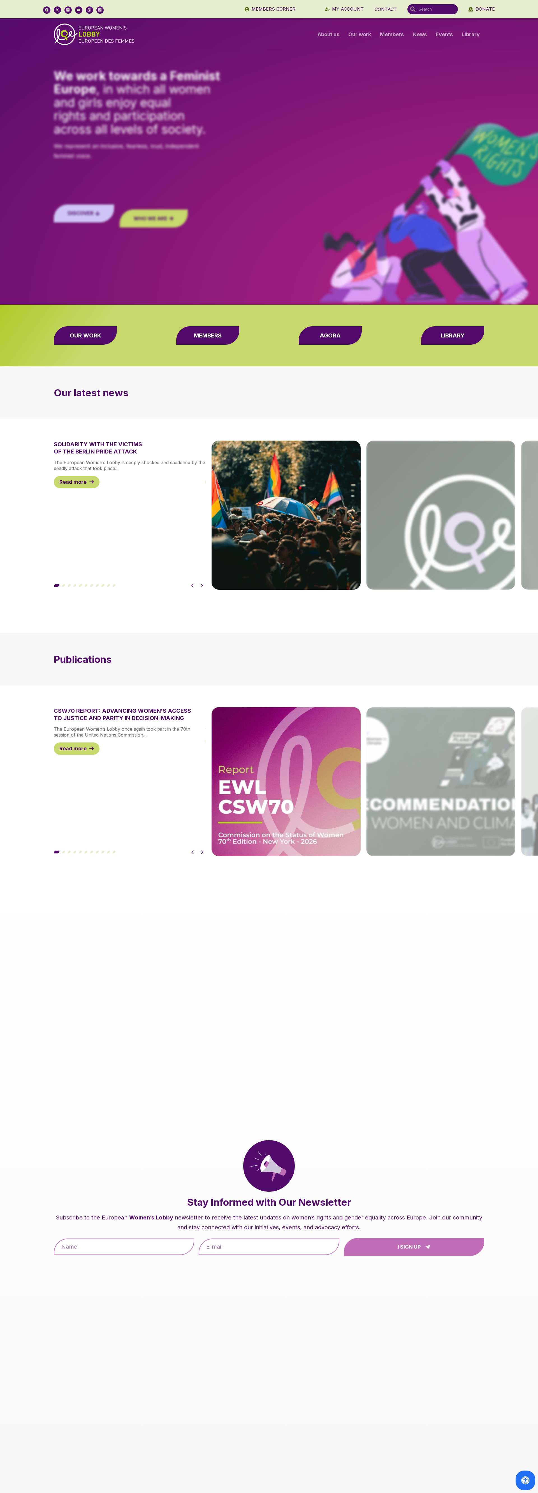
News (420, 34)
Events (444, 34)
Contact (386, 9)
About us (328, 34)
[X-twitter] (57, 10)
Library (471, 34)
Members (392, 34)
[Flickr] (68, 10)
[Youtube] (78, 10)
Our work (359, 34)
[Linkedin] (100, 10)
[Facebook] (46, 10)
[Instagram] (89, 10)
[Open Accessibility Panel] (525, 1480)
